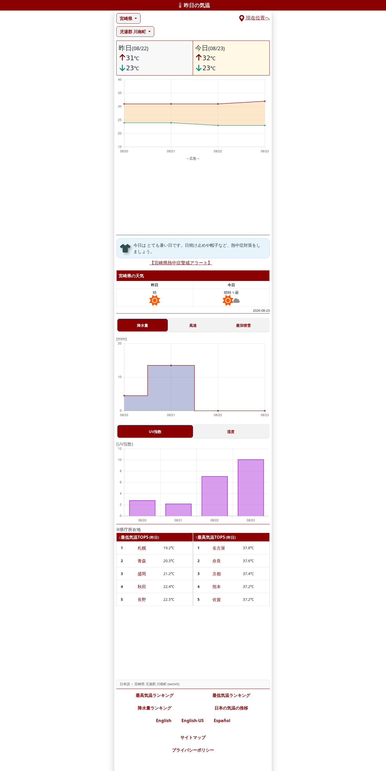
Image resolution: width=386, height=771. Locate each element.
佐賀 (216, 599)
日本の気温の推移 (231, 708)
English (163, 720)
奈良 (216, 561)
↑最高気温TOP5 (210, 537)
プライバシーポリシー (193, 750)
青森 (142, 561)
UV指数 (155, 431)
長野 (142, 599)
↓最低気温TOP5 (133, 537)
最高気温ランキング (155, 695)
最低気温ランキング (231, 695)
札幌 (142, 548)
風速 (193, 325)
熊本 (216, 586)
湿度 (230, 431)
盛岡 (142, 574)
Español (222, 720)
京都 (216, 574)
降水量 (142, 325)
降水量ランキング (154, 708)
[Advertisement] (193, 198)
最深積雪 (243, 325)
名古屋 (218, 548)
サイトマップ (193, 737)
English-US (192, 720)
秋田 (142, 586)
